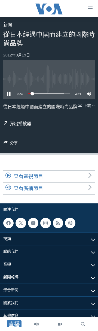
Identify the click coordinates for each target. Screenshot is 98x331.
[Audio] (36, 324)
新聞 (7, 24)
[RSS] (58, 223)
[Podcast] (70, 223)
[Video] (60, 324)
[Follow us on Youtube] (33, 223)
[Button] (11, 144)
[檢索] (83, 324)
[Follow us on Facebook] (8, 223)
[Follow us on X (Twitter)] (21, 223)
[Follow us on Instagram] (45, 223)
